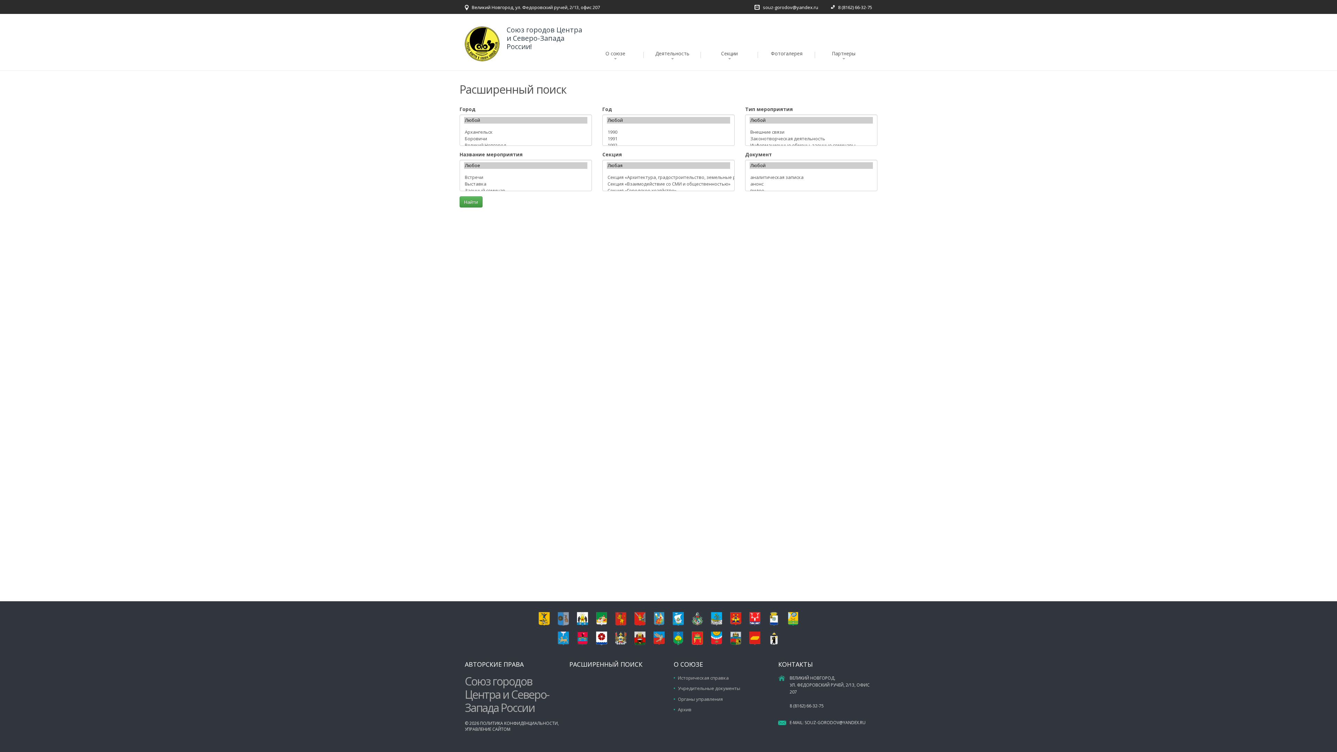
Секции (729, 53)
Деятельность (672, 53)
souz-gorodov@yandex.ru (790, 7)
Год (607, 109)
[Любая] (668, 165)
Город (468, 109)
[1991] (668, 138)
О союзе (615, 53)
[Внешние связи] (811, 132)
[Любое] (525, 165)
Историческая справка (703, 678)
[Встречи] (525, 177)
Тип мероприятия (769, 109)
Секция (612, 154)
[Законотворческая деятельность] (811, 138)
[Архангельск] (525, 132)
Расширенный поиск (605, 664)
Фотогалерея (787, 53)
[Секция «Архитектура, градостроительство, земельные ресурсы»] (668, 177)
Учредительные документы (709, 688)
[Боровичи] (525, 138)
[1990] (668, 132)
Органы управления (700, 699)
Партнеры (843, 53)
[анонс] (811, 184)
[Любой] (525, 120)
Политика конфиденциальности (519, 723)
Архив (684, 709)
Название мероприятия (491, 154)
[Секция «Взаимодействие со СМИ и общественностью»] (668, 184)
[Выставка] (525, 184)
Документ (758, 154)
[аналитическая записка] (811, 177)
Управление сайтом (487, 729)
